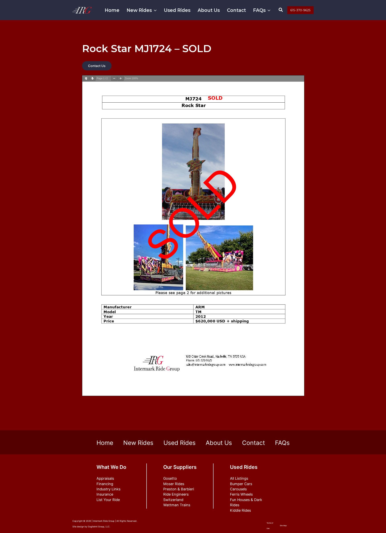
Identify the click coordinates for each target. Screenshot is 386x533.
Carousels (238, 489)
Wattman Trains (176, 505)
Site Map (283, 526)
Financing (104, 484)
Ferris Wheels (241, 494)
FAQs (259, 10)
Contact (236, 10)
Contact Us (97, 66)
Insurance (104, 494)
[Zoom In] (121, 78)
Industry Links (108, 489)
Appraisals (105, 478)
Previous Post (85, 414)
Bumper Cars (241, 484)
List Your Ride (108, 500)
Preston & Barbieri (178, 489)
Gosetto (170, 478)
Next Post (303, 414)
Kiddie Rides (240, 510)
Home (112, 10)
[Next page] (92, 78)
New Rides (139, 10)
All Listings (239, 478)
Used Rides (177, 10)
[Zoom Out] (114, 78)
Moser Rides (173, 484)
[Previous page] (86, 78)
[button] (154, 10)
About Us (209, 10)
